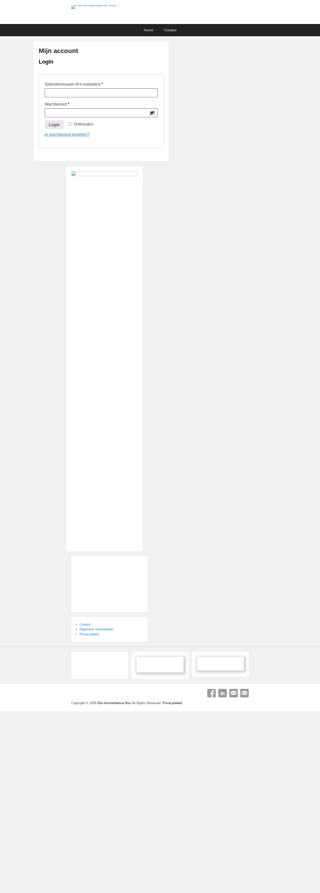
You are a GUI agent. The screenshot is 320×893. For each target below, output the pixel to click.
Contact (170, 30)
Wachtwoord (60, 105)
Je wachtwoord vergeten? (67, 134)
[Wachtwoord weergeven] (152, 113)
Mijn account (58, 51)
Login (54, 125)
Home (148, 30)
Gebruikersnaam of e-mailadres (77, 85)
